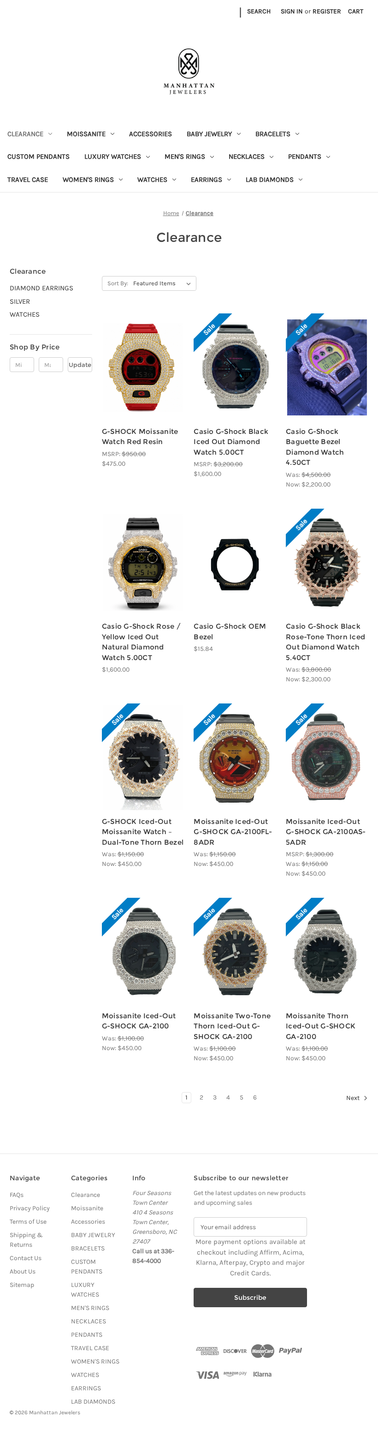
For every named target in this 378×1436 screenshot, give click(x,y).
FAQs (17, 1195)
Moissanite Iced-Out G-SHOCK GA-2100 (139, 1021)
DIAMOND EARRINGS (41, 288)
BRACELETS (272, 134)
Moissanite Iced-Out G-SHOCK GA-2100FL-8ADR (233, 832)
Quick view (136, 350)
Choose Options (143, 383)
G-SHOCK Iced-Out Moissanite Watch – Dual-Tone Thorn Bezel (142, 832)
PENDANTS (304, 156)
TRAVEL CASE (27, 179)
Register (327, 11)
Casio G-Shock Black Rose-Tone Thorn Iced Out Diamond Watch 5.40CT (325, 642)
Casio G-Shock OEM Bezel (230, 631)
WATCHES (152, 179)
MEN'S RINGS (185, 156)
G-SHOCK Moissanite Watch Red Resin (140, 436)
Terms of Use (28, 1222)
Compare (140, 367)
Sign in (292, 11)
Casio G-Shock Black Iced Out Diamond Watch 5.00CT (231, 442)
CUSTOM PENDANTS (38, 156)
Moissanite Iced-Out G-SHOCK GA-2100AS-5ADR (326, 832)
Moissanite (86, 134)
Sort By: (117, 283)
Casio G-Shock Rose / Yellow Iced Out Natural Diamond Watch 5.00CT (141, 642)
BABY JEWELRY (209, 134)
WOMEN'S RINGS (88, 179)
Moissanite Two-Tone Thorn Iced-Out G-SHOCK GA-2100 (232, 1026)
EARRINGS (206, 179)
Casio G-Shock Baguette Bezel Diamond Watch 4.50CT (315, 447)
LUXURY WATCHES (112, 156)
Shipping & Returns (26, 1240)
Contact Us (25, 1258)
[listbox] (164, 283)
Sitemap (22, 1285)
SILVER (20, 301)
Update (80, 364)
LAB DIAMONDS (270, 179)
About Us (22, 1271)
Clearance (25, 134)
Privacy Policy (30, 1208)
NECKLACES (247, 156)
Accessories (150, 134)
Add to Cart (235, 383)
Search (259, 11)
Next (353, 1098)
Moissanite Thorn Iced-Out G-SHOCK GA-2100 (320, 1026)
